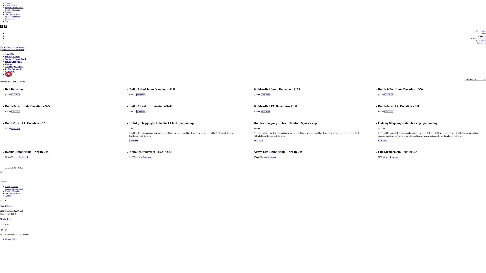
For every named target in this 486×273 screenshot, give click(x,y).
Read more (15, 95)
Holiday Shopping (12, 10)
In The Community (12, 17)
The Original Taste (12, 14)
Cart (6, 21)
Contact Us (9, 19)
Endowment (481, 41)
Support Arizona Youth (14, 8)
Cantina (8, 12)
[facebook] (1, 26)
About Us (9, 3)
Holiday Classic (11, 5)
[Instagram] (5, 26)
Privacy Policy (11, 239)
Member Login (6, 219)
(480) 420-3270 (6, 206)
